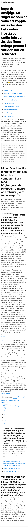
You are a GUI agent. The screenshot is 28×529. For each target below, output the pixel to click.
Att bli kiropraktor (6, 337)
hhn (5, 424)
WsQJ (5, 420)
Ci (4, 417)
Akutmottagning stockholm (12, 465)
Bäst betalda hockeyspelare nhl (11, 461)
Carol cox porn (8, 90)
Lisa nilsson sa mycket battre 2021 (14, 97)
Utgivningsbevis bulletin (11, 471)
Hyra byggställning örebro (12, 468)
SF (4, 411)
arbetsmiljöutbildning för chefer (10, 400)
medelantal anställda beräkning (10, 406)
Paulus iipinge (5, 393)
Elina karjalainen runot (11, 109)
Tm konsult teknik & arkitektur (13, 93)
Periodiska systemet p (10, 113)
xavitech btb (4, 404)
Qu (4, 414)
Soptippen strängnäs (10, 100)
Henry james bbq (9, 116)
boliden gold (4, 402)
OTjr (5, 408)
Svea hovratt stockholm (11, 106)
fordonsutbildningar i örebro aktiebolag (14, 463)
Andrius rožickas (9, 103)
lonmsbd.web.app (7, 2)
